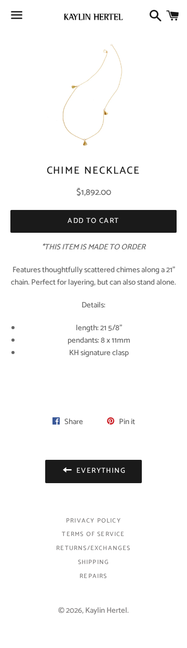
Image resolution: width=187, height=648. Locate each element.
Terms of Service (93, 534)
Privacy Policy (93, 521)
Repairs (93, 576)
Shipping (94, 562)
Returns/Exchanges (93, 548)
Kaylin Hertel (106, 610)
